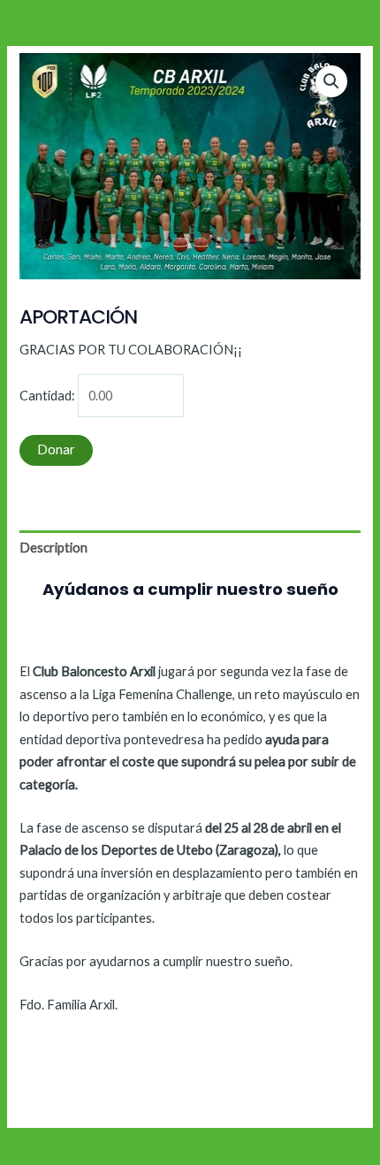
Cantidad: (47, 395)
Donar (56, 449)
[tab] (189, 548)
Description (53, 547)
